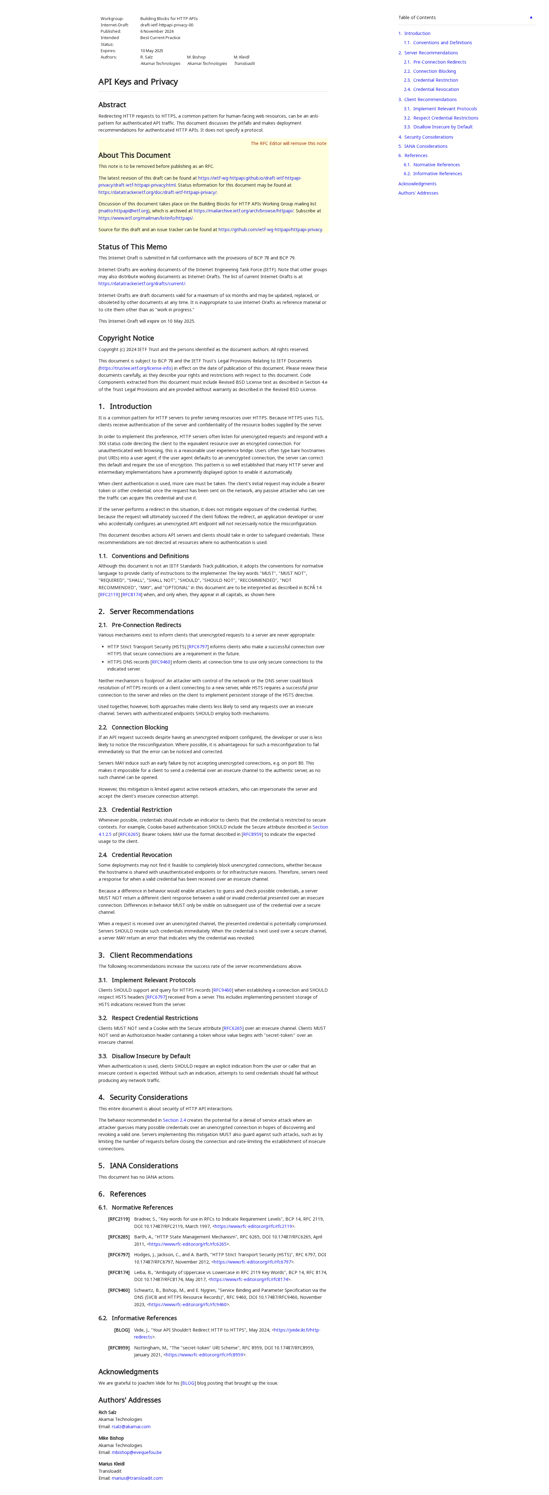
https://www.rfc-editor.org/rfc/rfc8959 (204, 1355)
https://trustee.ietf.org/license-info (135, 368)
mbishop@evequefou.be (137, 1452)
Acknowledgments (417, 184)
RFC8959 (252, 834)
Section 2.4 (174, 1120)
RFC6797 (198, 647)
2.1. (103, 625)
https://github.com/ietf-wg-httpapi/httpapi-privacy (270, 229)
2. (102, 611)
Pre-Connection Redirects (439, 62)
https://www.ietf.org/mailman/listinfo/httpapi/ (145, 218)
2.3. (103, 809)
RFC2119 (109, 594)
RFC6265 (129, 834)
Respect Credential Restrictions (445, 118)
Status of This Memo (132, 246)
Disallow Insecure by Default (443, 127)
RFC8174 (131, 594)
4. (102, 1097)
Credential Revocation (436, 89)
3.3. (103, 1056)
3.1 (407, 109)
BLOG (188, 1383)
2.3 (407, 80)
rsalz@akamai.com (131, 1426)
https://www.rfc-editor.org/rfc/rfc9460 (188, 1304)
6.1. (103, 1207)
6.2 (407, 173)
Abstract (112, 104)
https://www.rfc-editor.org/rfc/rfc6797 (252, 1262)
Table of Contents (417, 17)
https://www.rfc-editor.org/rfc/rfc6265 (188, 1244)
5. (102, 1165)
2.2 (407, 71)
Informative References (437, 173)
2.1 (407, 62)
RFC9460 (161, 662)
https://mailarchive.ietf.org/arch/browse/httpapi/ (244, 211)
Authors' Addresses (418, 193)
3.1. (103, 980)
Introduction (417, 33)
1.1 (407, 42)
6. (102, 1193)
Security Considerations (428, 137)
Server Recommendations (431, 53)
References (416, 155)
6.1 (407, 165)
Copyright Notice (126, 337)
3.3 (407, 127)
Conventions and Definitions (442, 42)
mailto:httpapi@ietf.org (124, 211)
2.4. (103, 854)
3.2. (103, 1018)
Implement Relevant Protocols (445, 109)
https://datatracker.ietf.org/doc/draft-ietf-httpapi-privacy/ (157, 192)
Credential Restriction (435, 80)
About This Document (134, 155)
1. (102, 406)
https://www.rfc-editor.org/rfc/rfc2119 (253, 1226)
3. (102, 955)
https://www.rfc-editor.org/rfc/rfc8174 (249, 1279)
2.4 (407, 89)
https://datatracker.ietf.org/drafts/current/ (141, 283)
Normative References (436, 165)
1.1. (103, 556)
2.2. (103, 727)
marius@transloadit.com (137, 1478)
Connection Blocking (434, 71)
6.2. (103, 1318)
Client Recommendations (430, 99)
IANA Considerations (426, 146)
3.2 (407, 118)
